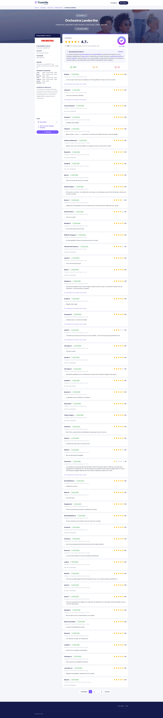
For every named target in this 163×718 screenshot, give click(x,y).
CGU (127, 706)
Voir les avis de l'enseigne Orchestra (47, 126)
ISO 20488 (121, 46)
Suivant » (107, 691)
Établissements (59, 7)
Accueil (37, 7)
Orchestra (50, 7)
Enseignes (114, 3)
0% (119, 67)
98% (74, 67)
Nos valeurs (123, 3)
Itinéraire (48, 132)
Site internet (43, 122)
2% (97, 67)
